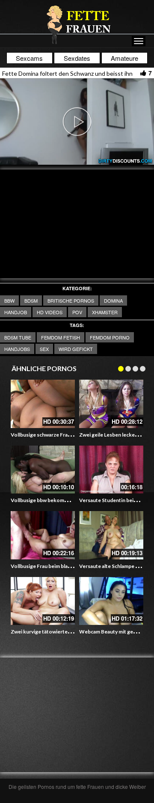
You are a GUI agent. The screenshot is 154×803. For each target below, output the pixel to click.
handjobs (17, 348)
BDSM (31, 300)
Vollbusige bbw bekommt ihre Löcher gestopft (66, 500)
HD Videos (49, 312)
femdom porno (110, 337)
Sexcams (29, 58)
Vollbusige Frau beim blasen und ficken (56, 566)
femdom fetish (60, 337)
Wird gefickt (76, 348)
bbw (9, 300)
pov (77, 312)
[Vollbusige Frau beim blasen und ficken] (43, 535)
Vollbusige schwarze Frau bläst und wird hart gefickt (71, 434)
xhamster (105, 312)
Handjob (15, 312)
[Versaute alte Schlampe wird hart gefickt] (111, 535)
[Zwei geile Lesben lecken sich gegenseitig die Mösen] (111, 404)
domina (113, 300)
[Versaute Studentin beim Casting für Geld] (111, 470)
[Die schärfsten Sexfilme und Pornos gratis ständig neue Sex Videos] (77, 24)
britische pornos (70, 300)
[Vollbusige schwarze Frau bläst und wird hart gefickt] (43, 404)
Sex (44, 348)
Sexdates (77, 58)
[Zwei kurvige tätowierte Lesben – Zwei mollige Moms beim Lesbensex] (43, 601)
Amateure (124, 58)
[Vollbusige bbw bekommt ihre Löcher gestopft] (43, 470)
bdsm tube (17, 337)
